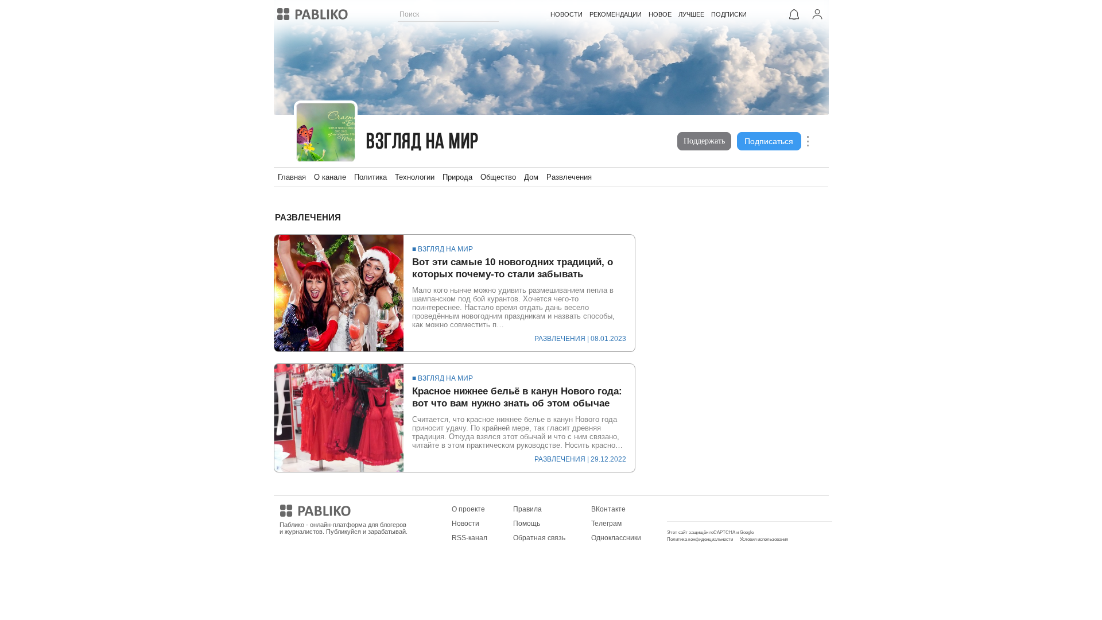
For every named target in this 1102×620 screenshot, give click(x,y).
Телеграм (606, 524)
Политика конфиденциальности (700, 539)
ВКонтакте (608, 509)
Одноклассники (616, 538)
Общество (498, 177)
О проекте (468, 509)
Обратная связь (539, 538)
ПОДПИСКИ (729, 14)
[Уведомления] (794, 14)
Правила (527, 509)
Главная (292, 177)
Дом (531, 177)
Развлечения (569, 177)
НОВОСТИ (566, 14)
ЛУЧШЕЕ (691, 14)
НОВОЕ (660, 14)
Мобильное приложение (707, 509)
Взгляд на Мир (422, 142)
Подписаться (768, 141)
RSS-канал (469, 538)
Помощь (526, 524)
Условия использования (764, 539)
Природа (457, 177)
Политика (370, 177)
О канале (330, 177)
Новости (465, 524)
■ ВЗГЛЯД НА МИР (442, 249)
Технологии (414, 177)
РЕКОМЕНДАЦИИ (615, 14)
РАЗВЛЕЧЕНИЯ (559, 339)
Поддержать (704, 141)
